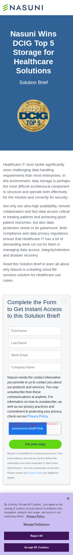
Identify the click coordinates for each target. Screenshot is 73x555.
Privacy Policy (37, 416)
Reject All (36, 535)
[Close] (68, 498)
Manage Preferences (36, 524)
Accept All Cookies (36, 547)
